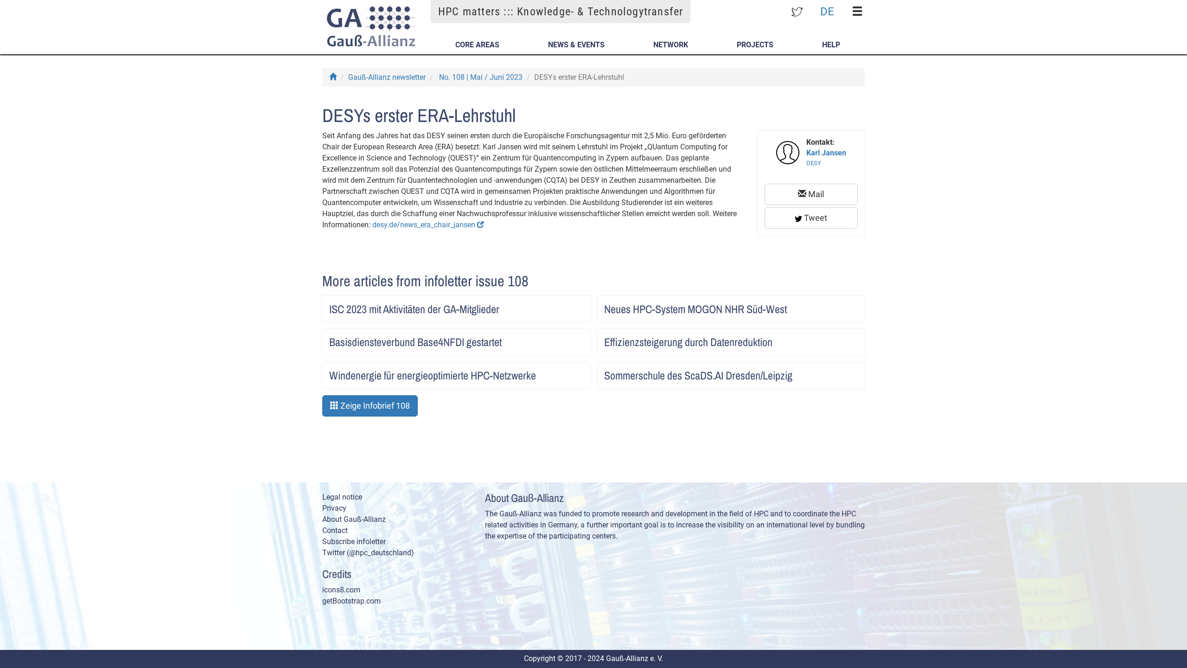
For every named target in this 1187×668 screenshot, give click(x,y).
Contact (335, 530)
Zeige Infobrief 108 (374, 406)
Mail (815, 194)
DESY (813, 163)
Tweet (814, 218)
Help (831, 44)
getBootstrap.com (351, 601)
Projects (755, 44)
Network (670, 44)
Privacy (334, 508)
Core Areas (477, 44)
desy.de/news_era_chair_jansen (424, 224)
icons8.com (341, 589)
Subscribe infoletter (354, 541)
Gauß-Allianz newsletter (387, 77)
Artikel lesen (573, 306)
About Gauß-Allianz (354, 519)
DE (827, 11)
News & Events (576, 44)
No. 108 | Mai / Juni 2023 (481, 77)
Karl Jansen (826, 152)
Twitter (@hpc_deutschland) (368, 552)
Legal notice (342, 497)
